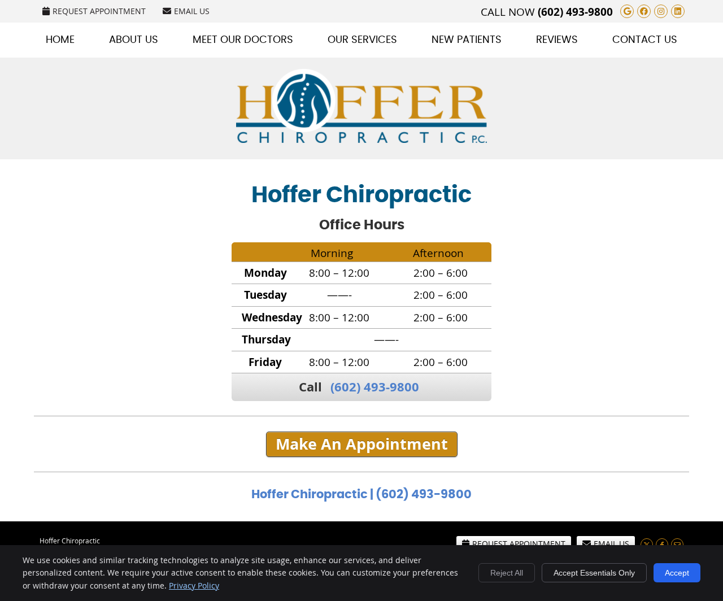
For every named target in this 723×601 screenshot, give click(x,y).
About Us (133, 40)
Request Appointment (99, 11)
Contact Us (644, 40)
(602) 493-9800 (575, 12)
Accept (677, 572)
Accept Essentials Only (594, 572)
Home (60, 40)
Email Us (192, 11)
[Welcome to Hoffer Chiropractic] (361, 139)
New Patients (467, 40)
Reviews (557, 40)
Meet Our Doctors (243, 40)
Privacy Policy (194, 585)
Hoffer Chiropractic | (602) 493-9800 (361, 494)
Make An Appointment (362, 444)
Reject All (506, 572)
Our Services (362, 40)
